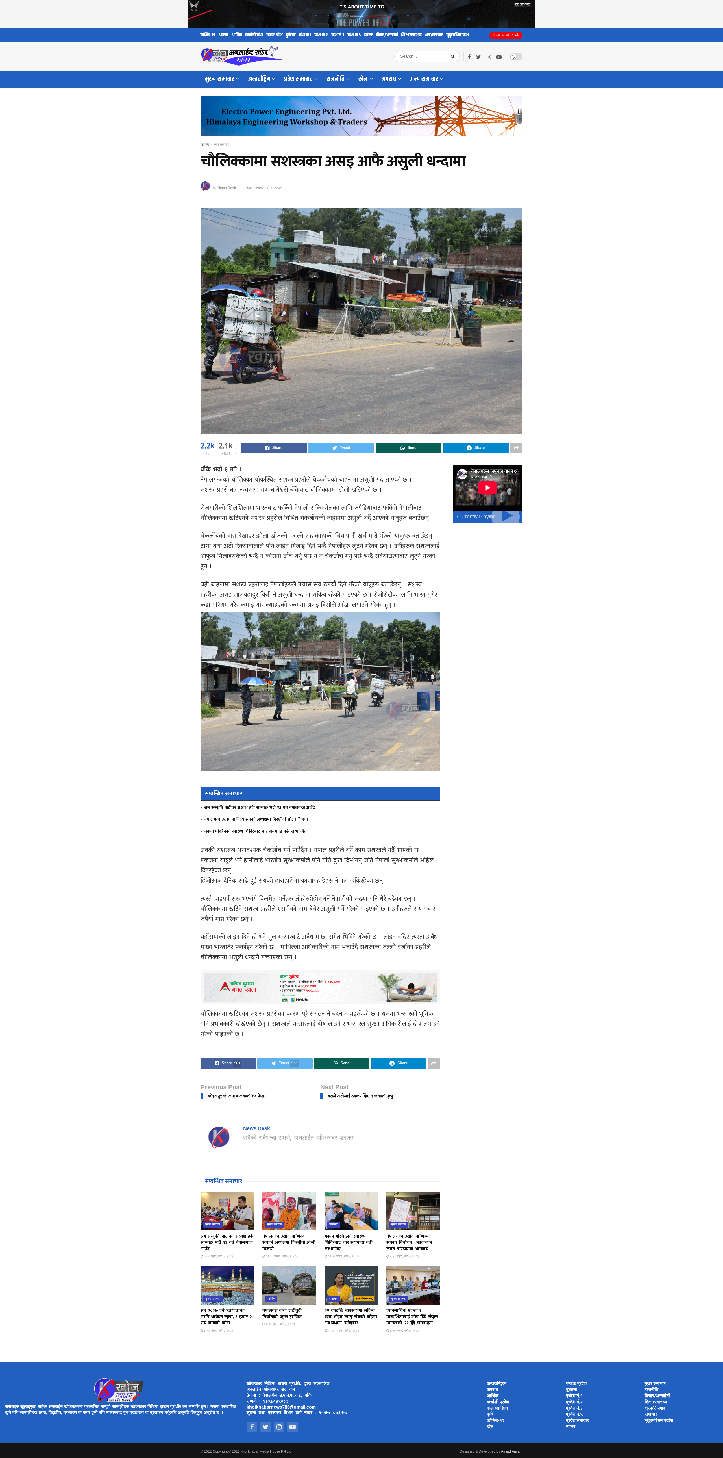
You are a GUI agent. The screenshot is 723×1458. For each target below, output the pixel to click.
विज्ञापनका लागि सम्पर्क (506, 35)
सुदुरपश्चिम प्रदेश (458, 35)
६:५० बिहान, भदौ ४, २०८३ (404, 1330)
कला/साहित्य (497, 1409)
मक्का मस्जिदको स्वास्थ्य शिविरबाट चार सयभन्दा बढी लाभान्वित (255, 831)
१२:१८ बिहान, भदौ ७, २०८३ (343, 1256)
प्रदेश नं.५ (354, 35)
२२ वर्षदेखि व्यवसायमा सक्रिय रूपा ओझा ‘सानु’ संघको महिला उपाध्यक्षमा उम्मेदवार (351, 1317)
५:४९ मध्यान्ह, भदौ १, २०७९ (264, 188)
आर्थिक (237, 35)
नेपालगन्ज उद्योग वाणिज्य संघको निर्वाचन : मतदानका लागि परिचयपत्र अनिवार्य (409, 1242)
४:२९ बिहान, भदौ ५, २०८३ (404, 1256)
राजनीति (335, 79)
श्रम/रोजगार (434, 35)
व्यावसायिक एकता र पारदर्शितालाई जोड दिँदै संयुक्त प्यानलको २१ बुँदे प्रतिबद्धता (412, 1317)
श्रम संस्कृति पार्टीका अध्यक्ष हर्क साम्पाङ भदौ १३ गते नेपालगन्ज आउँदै (259, 807)
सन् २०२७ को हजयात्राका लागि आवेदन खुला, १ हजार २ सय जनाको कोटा (226, 1317)
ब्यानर (368, 35)
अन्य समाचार (424, 79)
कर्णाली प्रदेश (254, 35)
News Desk (226, 188)
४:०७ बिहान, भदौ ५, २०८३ (218, 1330)
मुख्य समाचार (219, 79)
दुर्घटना (290, 35)
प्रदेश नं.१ (305, 35)
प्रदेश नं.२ (321, 35)
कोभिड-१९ (208, 35)
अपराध (223, 35)
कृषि (490, 1415)
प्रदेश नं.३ (337, 35)
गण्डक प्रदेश (275, 35)
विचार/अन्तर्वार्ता (387, 35)
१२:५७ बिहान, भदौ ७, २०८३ (281, 1256)
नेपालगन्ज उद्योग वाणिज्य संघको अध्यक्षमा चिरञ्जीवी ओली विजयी (256, 819)
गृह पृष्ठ (205, 145)
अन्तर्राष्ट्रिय (259, 79)
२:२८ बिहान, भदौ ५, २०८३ (280, 1324)
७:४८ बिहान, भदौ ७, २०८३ (218, 1256)
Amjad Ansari (511, 1452)
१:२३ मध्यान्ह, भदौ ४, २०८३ (343, 1330)
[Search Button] (454, 56)
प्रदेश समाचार (298, 79)
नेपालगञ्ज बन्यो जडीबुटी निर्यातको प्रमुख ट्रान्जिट (281, 1314)
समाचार (333, 1224)
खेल (363, 79)
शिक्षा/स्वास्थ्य (411, 35)
